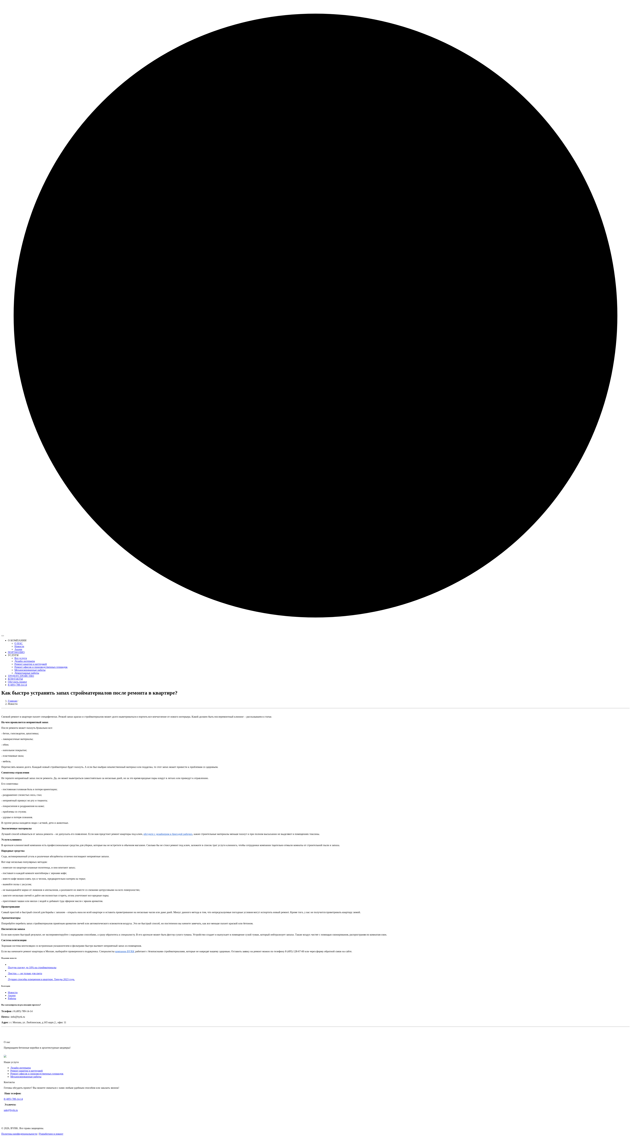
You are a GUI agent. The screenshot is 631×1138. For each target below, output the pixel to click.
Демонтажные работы (26, 673)
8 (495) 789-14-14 (17, 684)
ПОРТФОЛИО (16, 652)
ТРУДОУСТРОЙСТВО (21, 676)
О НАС (18, 643)
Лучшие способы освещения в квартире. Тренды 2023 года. (41, 979)
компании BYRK (125, 951)
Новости (19, 646)
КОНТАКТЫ (15, 678)
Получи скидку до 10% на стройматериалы (32, 967)
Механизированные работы (30, 670)
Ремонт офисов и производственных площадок (41, 667)
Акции (18, 649)
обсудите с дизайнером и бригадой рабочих (167, 834)
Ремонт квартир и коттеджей (30, 664)
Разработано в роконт (51, 1133)
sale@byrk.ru (11, 1110)
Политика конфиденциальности (19, 1133)
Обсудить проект (17, 681)
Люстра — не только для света (25, 973)
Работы (12, 998)
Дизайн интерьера (24, 661)
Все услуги (20, 658)
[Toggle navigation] (2, 635)
